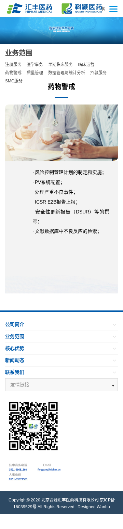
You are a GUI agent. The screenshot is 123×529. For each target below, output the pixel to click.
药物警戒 (13, 72)
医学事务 (35, 64)
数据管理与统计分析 (66, 72)
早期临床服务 (60, 64)
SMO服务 (14, 81)
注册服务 (13, 64)
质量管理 (35, 72)
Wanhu (103, 506)
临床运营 (86, 64)
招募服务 (98, 72)
